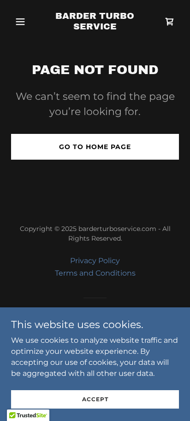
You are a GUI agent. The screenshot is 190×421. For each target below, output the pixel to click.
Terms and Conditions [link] (95, 273)
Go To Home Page (95, 147)
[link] (95, 27)
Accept (95, 399)
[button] (23, 21)
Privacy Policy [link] (95, 260)
